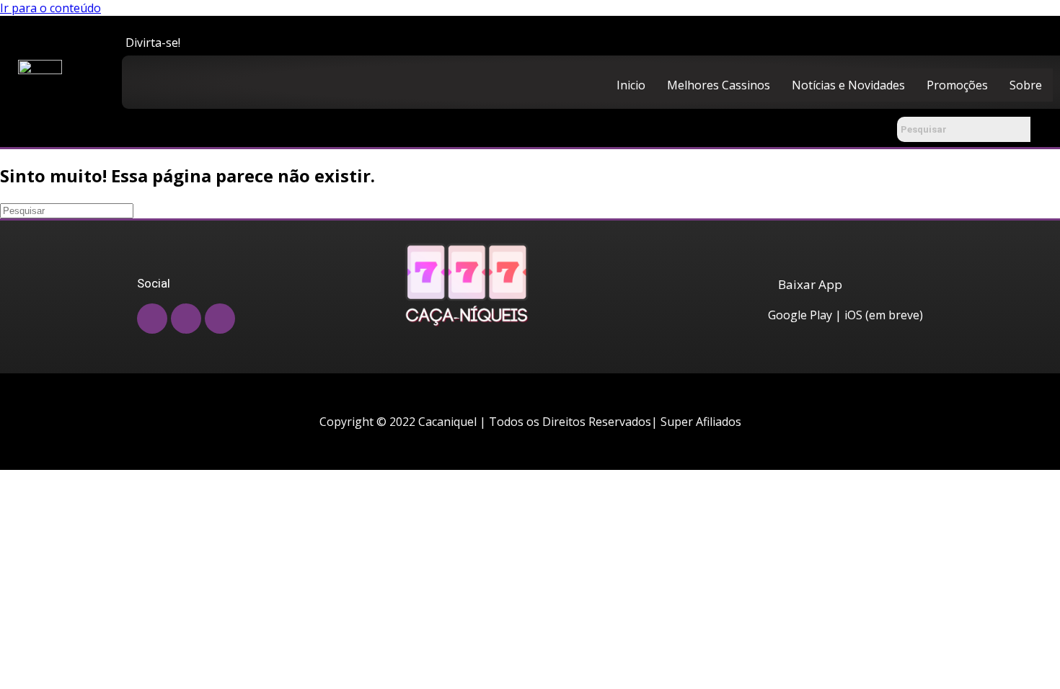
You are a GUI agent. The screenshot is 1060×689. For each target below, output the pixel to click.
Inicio (631, 85)
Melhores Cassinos (718, 85)
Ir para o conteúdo (50, 8)
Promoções (957, 85)
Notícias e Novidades (848, 85)
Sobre (1026, 85)
